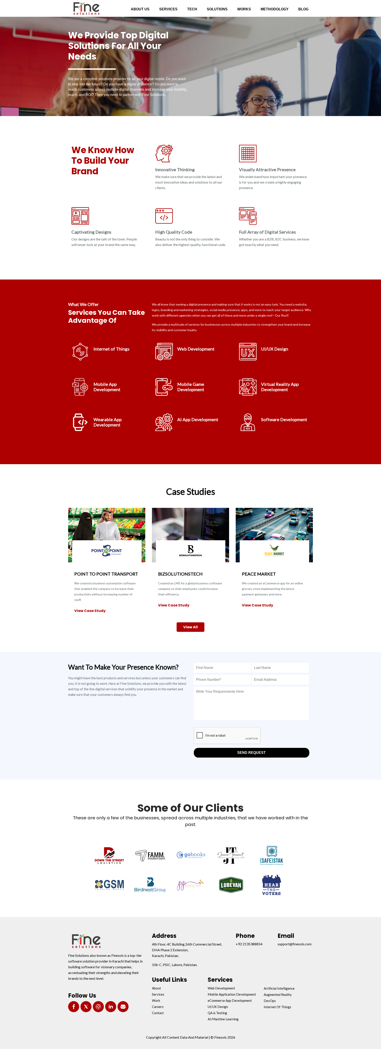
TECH (192, 9)
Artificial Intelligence (279, 988)
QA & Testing (217, 1013)
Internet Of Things (277, 1007)
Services (158, 994)
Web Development (221, 988)
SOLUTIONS (217, 9)
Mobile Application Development (232, 994)
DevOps (270, 1001)
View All (190, 627)
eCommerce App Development (230, 1000)
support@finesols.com (295, 944)
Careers (158, 1007)
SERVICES (168, 9)
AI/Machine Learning (223, 1019)
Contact (158, 1013)
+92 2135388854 (249, 944)
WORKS (244, 9)
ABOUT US (140, 9)
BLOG (303, 9)
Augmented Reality (278, 994)
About (156, 988)
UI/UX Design (218, 1007)
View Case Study (90, 610)
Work (156, 1000)
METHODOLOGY (275, 9)
